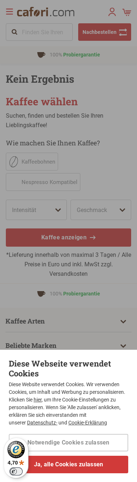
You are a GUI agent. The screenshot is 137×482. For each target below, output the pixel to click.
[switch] (16, 471)
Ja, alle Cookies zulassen (68, 464)
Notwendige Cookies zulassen (68, 442)
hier (38, 400)
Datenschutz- (42, 423)
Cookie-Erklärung (87, 423)
